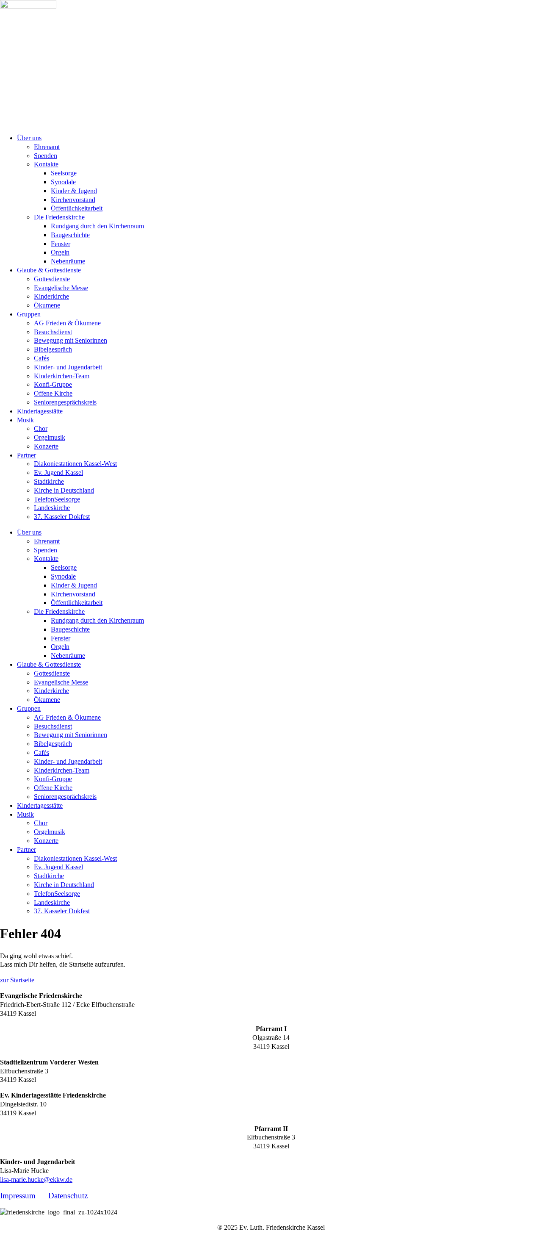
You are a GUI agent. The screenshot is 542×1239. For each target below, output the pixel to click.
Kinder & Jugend (74, 190)
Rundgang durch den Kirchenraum (97, 226)
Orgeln (60, 252)
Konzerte (46, 446)
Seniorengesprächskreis (65, 402)
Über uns (29, 137)
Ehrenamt (47, 146)
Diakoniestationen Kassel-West (75, 463)
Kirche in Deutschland (64, 490)
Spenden (45, 155)
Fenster (60, 243)
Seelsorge (64, 173)
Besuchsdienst (53, 331)
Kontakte (46, 164)
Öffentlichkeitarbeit (76, 208)
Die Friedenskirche (59, 217)
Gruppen (29, 314)
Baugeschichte (70, 234)
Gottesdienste (52, 279)
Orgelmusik (49, 437)
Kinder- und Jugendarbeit (68, 367)
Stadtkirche (49, 481)
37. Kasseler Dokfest (62, 516)
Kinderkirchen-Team (61, 376)
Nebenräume (68, 261)
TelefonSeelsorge (57, 499)
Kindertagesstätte (40, 411)
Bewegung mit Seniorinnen (70, 340)
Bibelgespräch (53, 349)
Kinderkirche (51, 296)
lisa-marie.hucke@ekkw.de (36, 1179)
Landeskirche (52, 507)
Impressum (18, 1195)
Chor (40, 428)
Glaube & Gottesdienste (49, 270)
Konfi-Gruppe (53, 384)
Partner (26, 455)
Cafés (41, 358)
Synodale (63, 182)
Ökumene (47, 305)
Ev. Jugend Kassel (58, 472)
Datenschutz (68, 1195)
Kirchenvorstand (73, 199)
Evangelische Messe (61, 287)
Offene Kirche (53, 393)
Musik (25, 420)
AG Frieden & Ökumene (67, 323)
